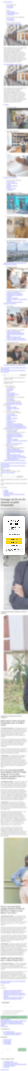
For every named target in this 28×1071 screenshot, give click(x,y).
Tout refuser (14, 542)
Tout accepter (14, 539)
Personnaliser (14, 545)
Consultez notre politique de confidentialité (13, 550)
